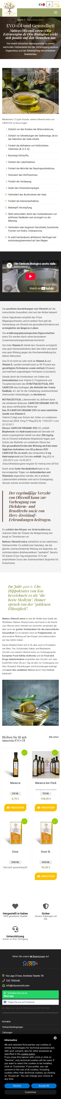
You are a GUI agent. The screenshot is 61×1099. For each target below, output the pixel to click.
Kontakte (6, 1021)
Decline (17, 1085)
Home (20, 20)
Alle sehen (54, 737)
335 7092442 (13, 980)
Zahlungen (7, 1032)
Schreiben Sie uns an (15, 994)
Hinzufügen (17, 807)
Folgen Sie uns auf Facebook (21, 1002)
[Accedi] (49, 4)
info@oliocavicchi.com (17, 985)
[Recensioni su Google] (30, 962)
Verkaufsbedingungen (12, 1027)
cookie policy (28, 1054)
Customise (30, 1092)
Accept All (44, 1085)
